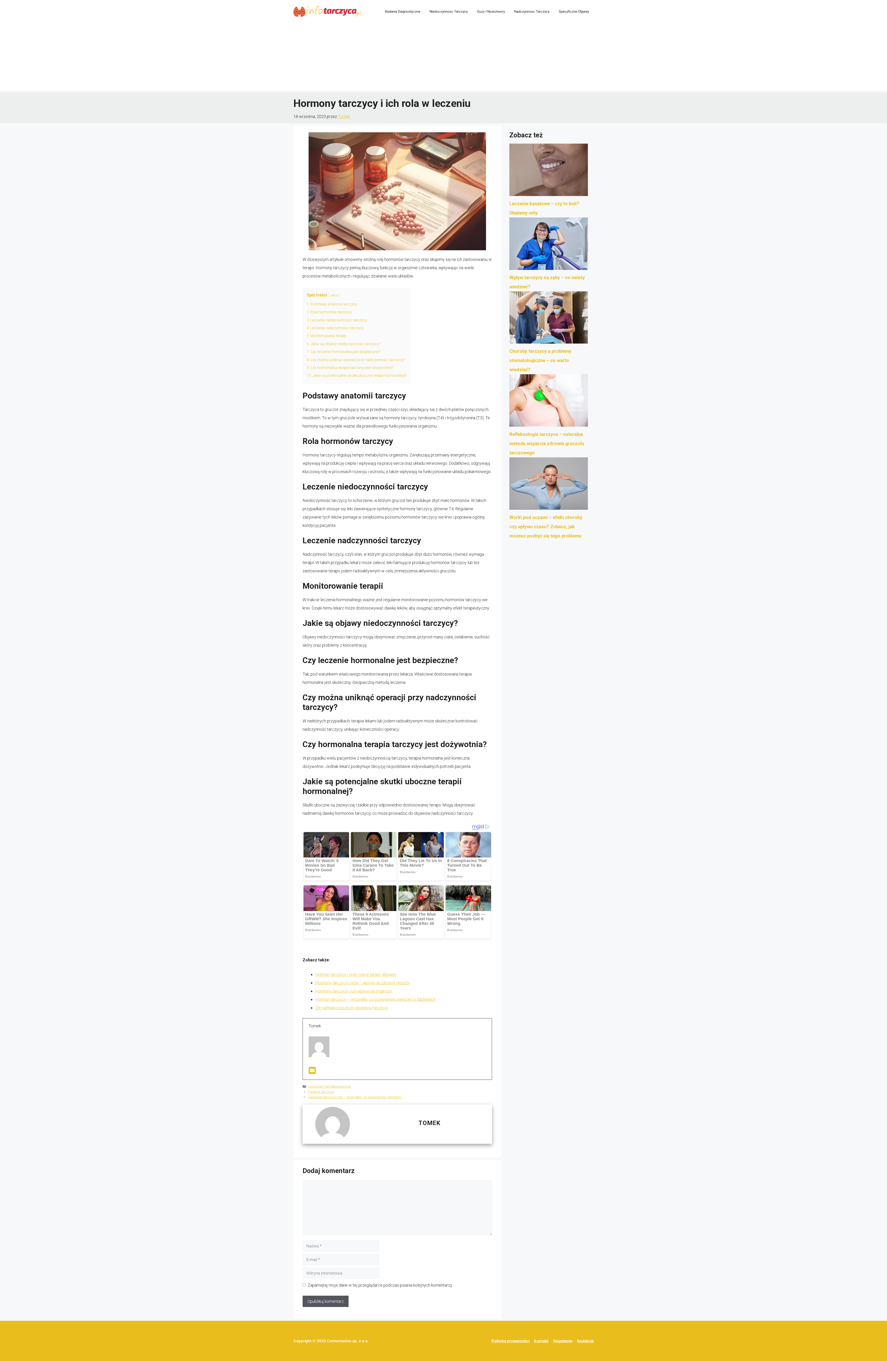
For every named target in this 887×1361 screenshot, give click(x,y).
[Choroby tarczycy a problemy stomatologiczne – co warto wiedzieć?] (548, 319)
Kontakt (541, 1341)
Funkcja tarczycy (321, 1092)
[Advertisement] (443, 57)
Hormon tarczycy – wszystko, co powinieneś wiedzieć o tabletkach (375, 999)
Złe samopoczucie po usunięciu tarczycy (351, 1007)
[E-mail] (312, 1071)
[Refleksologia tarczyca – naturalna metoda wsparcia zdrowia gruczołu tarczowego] (548, 402)
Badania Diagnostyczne (402, 11)
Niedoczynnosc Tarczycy (449, 11)
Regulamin (562, 1341)
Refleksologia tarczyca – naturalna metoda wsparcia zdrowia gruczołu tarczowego (546, 444)
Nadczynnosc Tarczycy (532, 11)
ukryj (334, 295)
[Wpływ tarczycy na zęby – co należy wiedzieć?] (548, 245)
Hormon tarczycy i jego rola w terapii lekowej (355, 974)
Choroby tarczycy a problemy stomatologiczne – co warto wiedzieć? (540, 360)
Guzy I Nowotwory (491, 11)
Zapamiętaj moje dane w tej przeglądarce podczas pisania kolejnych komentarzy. (380, 1285)
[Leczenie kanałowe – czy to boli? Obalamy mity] (548, 171)
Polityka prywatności (510, 1341)
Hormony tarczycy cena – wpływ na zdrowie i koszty (362, 982)
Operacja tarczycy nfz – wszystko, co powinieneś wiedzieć (354, 1097)
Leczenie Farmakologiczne (329, 1086)
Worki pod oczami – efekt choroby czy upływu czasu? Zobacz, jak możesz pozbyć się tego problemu (545, 527)
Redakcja (585, 1341)
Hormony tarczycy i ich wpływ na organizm (353, 991)
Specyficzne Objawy (574, 11)
